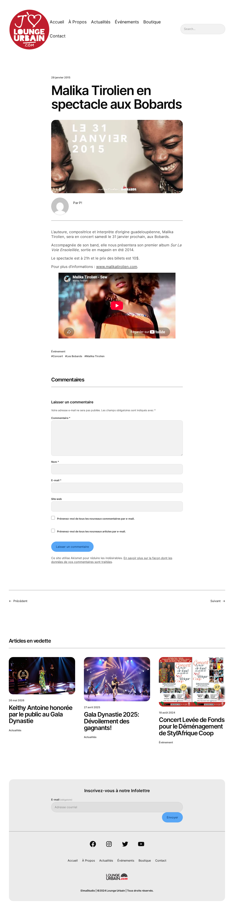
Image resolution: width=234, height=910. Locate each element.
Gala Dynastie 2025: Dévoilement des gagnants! (111, 721)
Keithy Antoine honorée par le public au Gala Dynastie (40, 714)
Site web (56, 498)
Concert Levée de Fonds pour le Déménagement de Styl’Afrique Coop (191, 726)
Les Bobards (74, 356)
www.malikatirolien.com (116, 266)
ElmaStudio (88, 890)
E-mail (56, 480)
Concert (58, 356)
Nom (55, 461)
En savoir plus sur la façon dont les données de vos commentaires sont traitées (111, 560)
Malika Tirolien (95, 356)
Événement (58, 351)
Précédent (20, 601)
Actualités (15, 730)
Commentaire (60, 417)
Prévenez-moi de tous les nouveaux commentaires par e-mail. (96, 518)
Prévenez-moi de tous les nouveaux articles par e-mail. (91, 531)
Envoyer (172, 817)
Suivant (215, 601)
